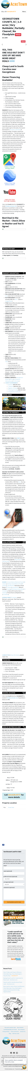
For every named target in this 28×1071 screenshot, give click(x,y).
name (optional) (8, 871)
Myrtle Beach (18, 559)
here (6, 296)
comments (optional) (9, 887)
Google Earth (8, 301)
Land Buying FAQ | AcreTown (10, 1029)
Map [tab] (5, 807)
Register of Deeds (12, 388)
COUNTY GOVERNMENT (11, 383)
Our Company (21, 1029)
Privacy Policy (6, 1031)
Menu (24, 12)
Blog (10, 1033)
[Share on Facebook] (3, 845)
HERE (12, 61)
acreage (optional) (8, 882)
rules (6, 361)
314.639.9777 (11, 12)
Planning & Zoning (13, 390)
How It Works (20, 1027)
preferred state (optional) (10, 876)
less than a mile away (15, 130)
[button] (2, 44)
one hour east (5, 561)
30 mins (12, 379)
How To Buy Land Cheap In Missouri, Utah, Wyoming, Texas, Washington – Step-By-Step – (12, 974)
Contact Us (22, 1031)
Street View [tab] (11, 807)
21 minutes (14, 597)
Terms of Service (15, 1031)
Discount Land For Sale (10, 1027)
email (5, 865)
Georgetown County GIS (14, 392)
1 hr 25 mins (16, 381)
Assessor (10, 384)
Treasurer (10, 386)
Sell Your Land (15, 1033)
